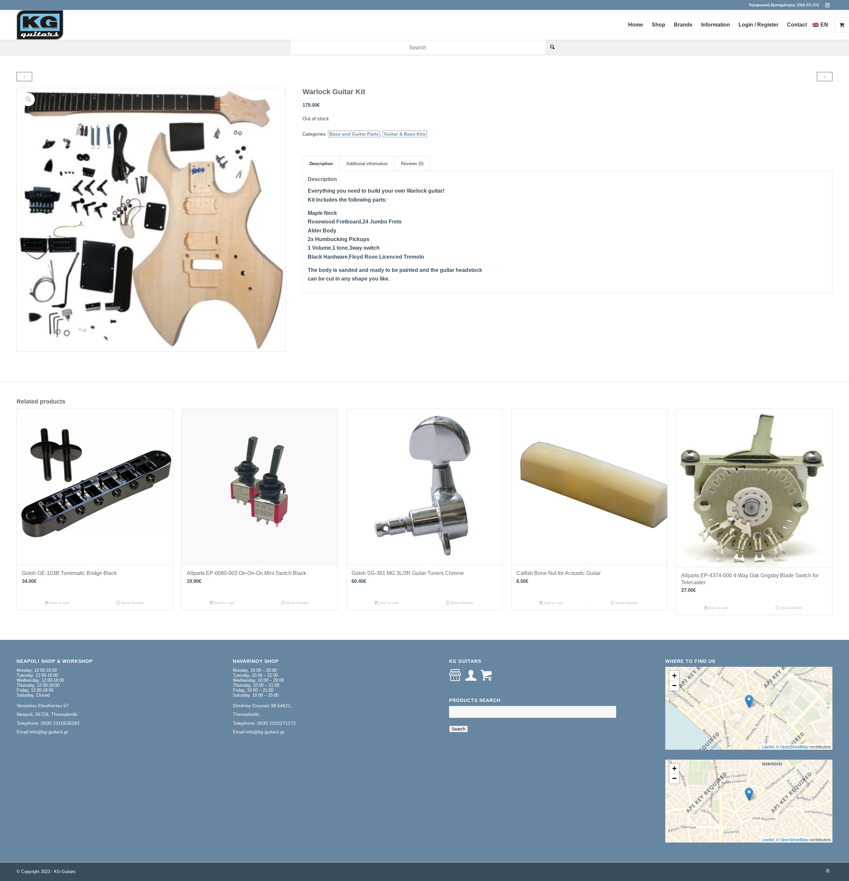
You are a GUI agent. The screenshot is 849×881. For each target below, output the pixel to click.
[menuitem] (635, 25)
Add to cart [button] (59, 603)
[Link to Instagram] (827, 5)
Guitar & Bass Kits (404, 134)
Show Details (132, 603)
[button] (749, 701)
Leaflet (768, 746)
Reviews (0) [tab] (412, 163)
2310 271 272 (808, 5)
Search (458, 728)
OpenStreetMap (794, 746)
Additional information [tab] (367, 163)
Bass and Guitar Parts (354, 134)
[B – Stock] (40, 25)
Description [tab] (321, 163)
